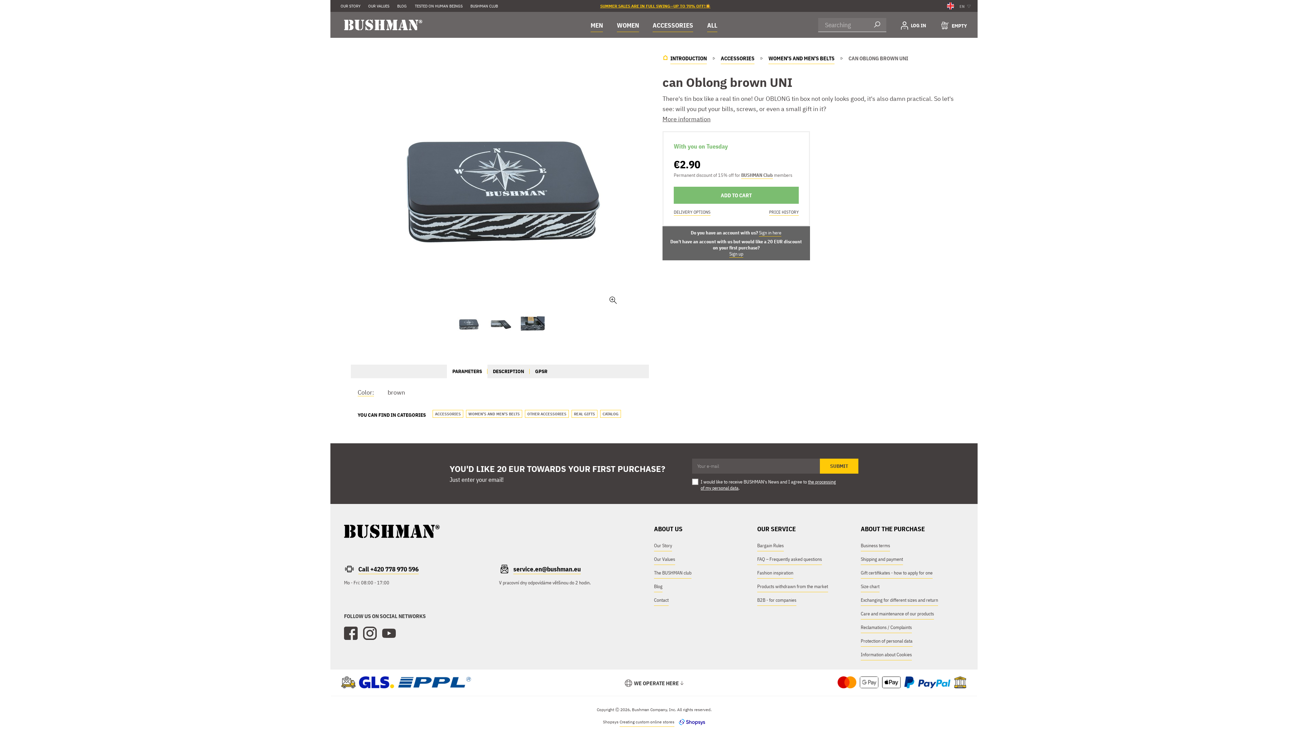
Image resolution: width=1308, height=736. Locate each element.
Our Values (378, 6)
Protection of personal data (887, 641)
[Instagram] (370, 633)
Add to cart (736, 195)
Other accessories (546, 413)
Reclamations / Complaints (886, 627)
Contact (661, 600)
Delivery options (692, 212)
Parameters (467, 371)
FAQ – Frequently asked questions (789, 559)
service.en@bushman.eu (547, 569)
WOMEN (628, 25)
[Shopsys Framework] (690, 721)
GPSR (541, 371)
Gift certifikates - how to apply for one (897, 573)
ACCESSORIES (673, 25)
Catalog (611, 413)
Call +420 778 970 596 (388, 569)
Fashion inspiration (775, 573)
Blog (658, 586)
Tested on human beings (439, 6)
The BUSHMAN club (672, 573)
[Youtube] (389, 633)
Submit (839, 466)
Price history (784, 212)
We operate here (656, 683)
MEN (597, 25)
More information (687, 119)
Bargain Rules (770, 545)
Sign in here (770, 233)
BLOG (402, 6)
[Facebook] (351, 633)
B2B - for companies (776, 600)
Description (508, 371)
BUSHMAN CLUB (484, 6)
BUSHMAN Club (757, 175)
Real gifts (584, 413)
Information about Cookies (886, 654)
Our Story (350, 6)
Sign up (736, 254)
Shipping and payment (882, 559)
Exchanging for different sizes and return (899, 600)
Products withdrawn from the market (792, 586)
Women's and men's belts (494, 413)
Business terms (875, 545)
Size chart (870, 586)
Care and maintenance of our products (897, 614)
